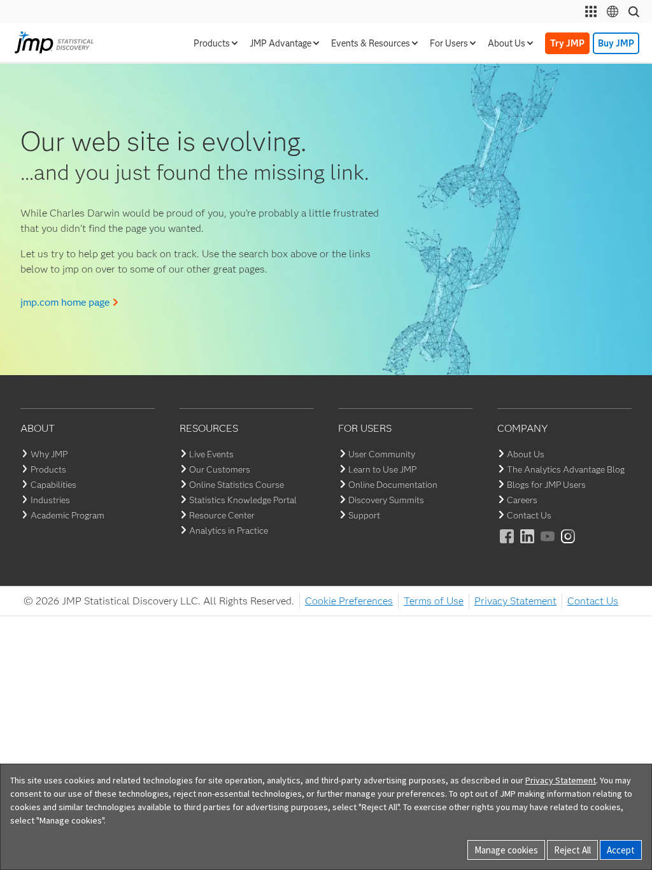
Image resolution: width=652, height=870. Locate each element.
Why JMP (49, 454)
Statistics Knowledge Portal (243, 500)
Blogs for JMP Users (546, 484)
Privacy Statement (515, 601)
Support (364, 515)
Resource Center (222, 515)
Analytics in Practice (228, 530)
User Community (381, 454)
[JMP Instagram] (568, 545)
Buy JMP (616, 43)
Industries (50, 500)
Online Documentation (392, 484)
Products (48, 469)
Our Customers (219, 469)
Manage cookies (506, 850)
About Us (525, 454)
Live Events (211, 454)
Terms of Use (434, 601)
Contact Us (529, 515)
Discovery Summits (386, 500)
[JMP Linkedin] (528, 545)
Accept (621, 850)
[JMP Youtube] (548, 545)
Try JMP (567, 43)
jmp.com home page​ (65, 302)
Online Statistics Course (236, 484)
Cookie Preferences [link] (349, 601)
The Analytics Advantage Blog (566, 469)
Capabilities (53, 484)
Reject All (572, 850)
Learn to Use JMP (382, 469)
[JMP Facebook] (507, 545)
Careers (522, 500)
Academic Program (67, 515)
